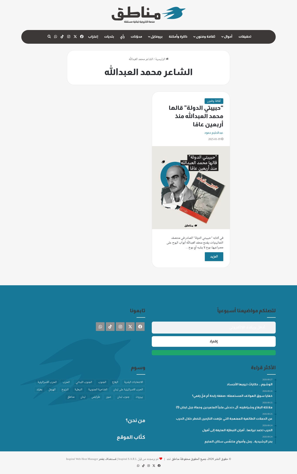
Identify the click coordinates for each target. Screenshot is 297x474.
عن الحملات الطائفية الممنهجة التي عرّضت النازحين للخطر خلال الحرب (224, 418)
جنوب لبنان (123, 397)
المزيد (214, 257)
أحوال (228, 36)
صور (108, 397)
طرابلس (96, 397)
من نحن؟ (135, 420)
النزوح (65, 389)
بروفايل (156, 36)
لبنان (82, 397)
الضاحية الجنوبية (97, 389)
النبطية (78, 389)
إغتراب (93, 36)
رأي (122, 36)
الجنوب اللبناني (84, 382)
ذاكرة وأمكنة (178, 36)
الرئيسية (160, 59)
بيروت (139, 397)
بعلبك (39, 389)
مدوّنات (136, 36)
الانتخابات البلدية (133, 382)
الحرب (66, 382)
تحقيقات (245, 36)
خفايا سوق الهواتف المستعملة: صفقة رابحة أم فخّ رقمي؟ (232, 395)
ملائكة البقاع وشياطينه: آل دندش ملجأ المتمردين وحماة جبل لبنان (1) (224, 407)
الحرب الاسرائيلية (47, 382)
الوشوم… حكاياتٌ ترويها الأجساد (249, 384)
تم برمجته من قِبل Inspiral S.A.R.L (138, 459)
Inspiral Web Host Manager (82, 459)
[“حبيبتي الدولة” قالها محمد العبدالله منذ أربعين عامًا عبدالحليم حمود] (191, 187)
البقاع (115, 382)
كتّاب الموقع (131, 437)
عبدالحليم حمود (213, 132)
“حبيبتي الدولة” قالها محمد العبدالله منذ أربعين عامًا (196, 116)
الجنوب (102, 382)
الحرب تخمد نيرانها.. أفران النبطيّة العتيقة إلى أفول (237, 430)
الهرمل (51, 389)
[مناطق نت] (148, 15)
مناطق (70, 397)
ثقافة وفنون (205, 36)
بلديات (109, 36)
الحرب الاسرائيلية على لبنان (128, 389)
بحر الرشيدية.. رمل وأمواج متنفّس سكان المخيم (238, 441)
